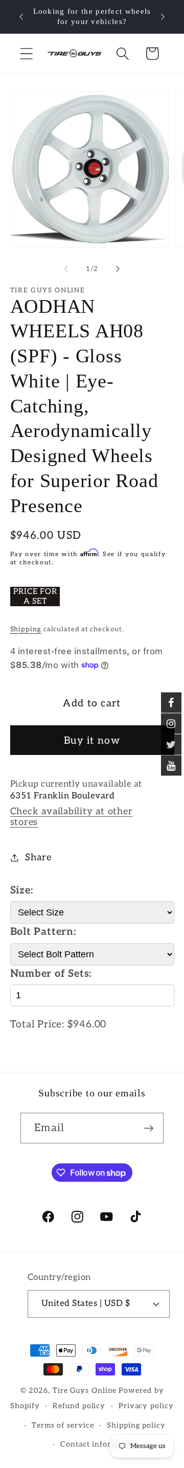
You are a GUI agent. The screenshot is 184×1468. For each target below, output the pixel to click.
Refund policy (79, 1406)
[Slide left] (66, 269)
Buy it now (92, 741)
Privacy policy (146, 1406)
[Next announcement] (163, 17)
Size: (21, 890)
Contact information (98, 1444)
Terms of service (63, 1425)
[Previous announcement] (21, 17)
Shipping (25, 629)
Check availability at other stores (71, 817)
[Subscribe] (148, 1128)
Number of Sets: (51, 974)
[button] (26, 53)
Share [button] (38, 857)
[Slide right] (118, 269)
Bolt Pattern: (43, 932)
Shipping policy (136, 1425)
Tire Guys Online (85, 1390)
